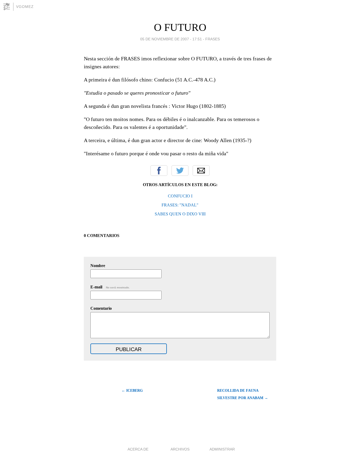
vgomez (25, 6)
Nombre (97, 265)
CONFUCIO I (180, 196)
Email (201, 170)
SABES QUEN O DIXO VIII (180, 214)
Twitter (180, 170)
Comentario (101, 308)
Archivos (180, 449)
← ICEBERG (132, 391)
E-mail (110, 287)
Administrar (222, 449)
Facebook (158, 170)
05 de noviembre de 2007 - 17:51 (171, 39)
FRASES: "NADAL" (180, 205)
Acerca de (138, 449)
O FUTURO (180, 27)
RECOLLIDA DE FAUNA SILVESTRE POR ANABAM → (242, 394)
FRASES (212, 39)
